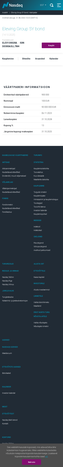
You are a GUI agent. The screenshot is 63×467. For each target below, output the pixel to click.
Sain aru (31, 462)
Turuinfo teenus (40, 207)
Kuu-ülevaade (39, 176)
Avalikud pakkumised (42, 250)
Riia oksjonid (39, 243)
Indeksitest (38, 230)
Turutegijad (38, 203)
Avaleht (5, 13)
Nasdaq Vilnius (8, 284)
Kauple (51, 45)
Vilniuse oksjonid (40, 247)
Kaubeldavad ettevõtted (11, 172)
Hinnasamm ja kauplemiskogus (46, 199)
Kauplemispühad (40, 214)
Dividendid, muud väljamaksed (14, 176)
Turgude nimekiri (40, 192)
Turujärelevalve (7, 297)
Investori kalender (40, 210)
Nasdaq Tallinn (8, 277)
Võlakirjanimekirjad (9, 188)
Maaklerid (37, 306)
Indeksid (37, 227)
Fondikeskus (7, 212)
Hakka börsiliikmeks (41, 302)
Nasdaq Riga (7, 281)
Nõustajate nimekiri (41, 326)
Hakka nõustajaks (40, 323)
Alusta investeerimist (42, 290)
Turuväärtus (38, 172)
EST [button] (42, 5)
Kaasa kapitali (39, 277)
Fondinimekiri (7, 205)
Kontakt (5, 424)
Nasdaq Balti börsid (9, 420)
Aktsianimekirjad (8, 169)
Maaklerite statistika (41, 180)
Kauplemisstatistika (41, 169)
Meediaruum (7, 353)
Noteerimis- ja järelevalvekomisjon (15, 301)
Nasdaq (12, 5)
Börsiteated (6, 373)
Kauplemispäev (39, 196)
